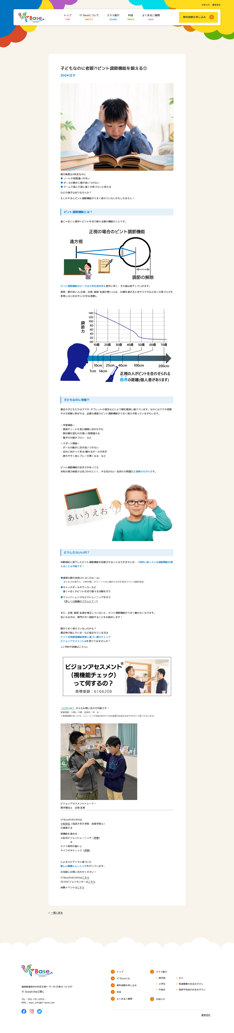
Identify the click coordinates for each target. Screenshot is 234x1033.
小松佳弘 (65, 823)
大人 (181, 977)
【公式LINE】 (67, 708)
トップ (67, 17)
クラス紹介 (113, 17)
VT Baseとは (123, 978)
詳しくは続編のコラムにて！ (80, 601)
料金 (131, 17)
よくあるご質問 (151, 17)
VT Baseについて (89, 17)
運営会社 (216, 4)
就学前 (162, 977)
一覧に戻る (57, 912)
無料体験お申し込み (194, 17)
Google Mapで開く (34, 991)
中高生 (162, 989)
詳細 (96, 838)
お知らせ (206, 4)
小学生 (162, 983)
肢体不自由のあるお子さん (192, 989)
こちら (85, 877)
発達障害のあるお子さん (191, 983)
